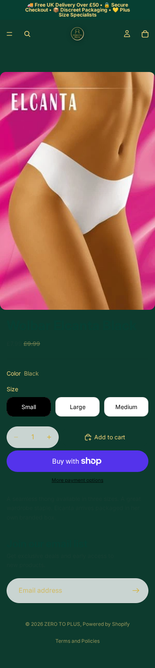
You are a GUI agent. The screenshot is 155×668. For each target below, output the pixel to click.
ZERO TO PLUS (62, 624)
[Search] (27, 34)
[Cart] (145, 34)
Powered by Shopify (106, 624)
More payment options (77, 480)
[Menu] (9, 33)
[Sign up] (136, 590)
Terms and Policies (77, 641)
